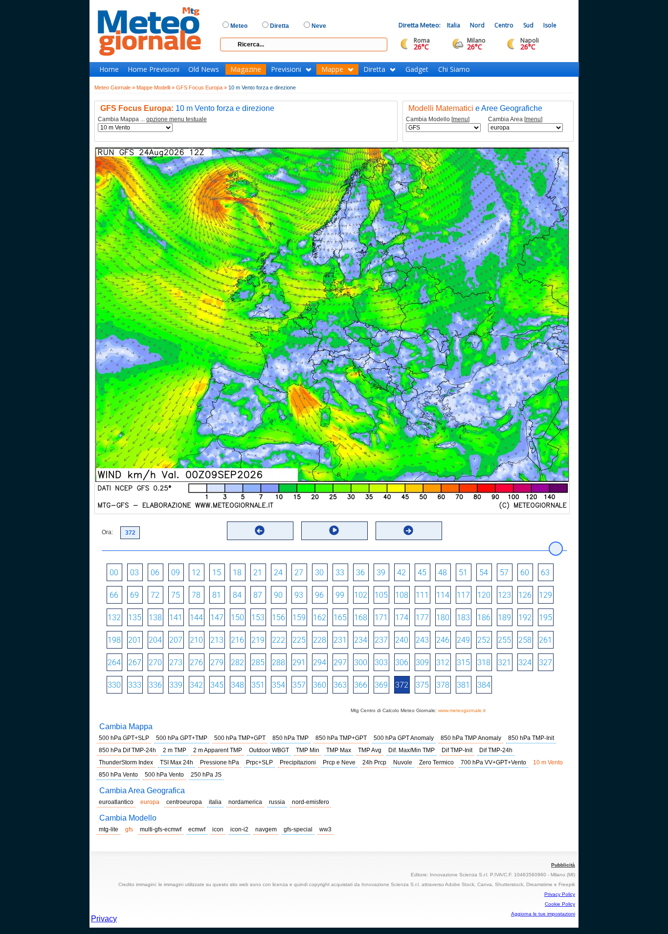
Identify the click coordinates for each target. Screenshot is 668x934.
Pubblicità (563, 865)
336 (155, 685)
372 (401, 685)
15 (216, 572)
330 (114, 685)
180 (442, 617)
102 (360, 595)
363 (340, 685)
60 (524, 572)
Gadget (416, 69)
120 (483, 595)
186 (483, 617)
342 (196, 685)
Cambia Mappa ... (152, 119)
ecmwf (196, 829)
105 (381, 595)
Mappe (332, 69)
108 (401, 595)
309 (422, 662)
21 (257, 572)
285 (258, 662)
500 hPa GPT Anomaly (404, 738)
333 (134, 685)
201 (134, 640)
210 (196, 640)
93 (298, 595)
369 (381, 685)
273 (175, 662)
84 (237, 595)
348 (237, 685)
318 (483, 662)
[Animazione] (334, 530)
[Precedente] (259, 530)
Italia (453, 25)
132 (114, 617)
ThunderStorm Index (126, 762)
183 (463, 617)
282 (237, 662)
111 (422, 595)
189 (504, 617)
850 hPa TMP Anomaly (471, 738)
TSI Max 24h (176, 762)
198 (114, 640)
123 (504, 595)
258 (525, 640)
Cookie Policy (560, 904)
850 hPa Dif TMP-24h (127, 750)
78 (196, 595)
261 (545, 640)
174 (401, 617)
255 (504, 640)
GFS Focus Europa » (201, 87)
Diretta (374, 69)
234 (360, 640)
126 (525, 595)
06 (155, 572)
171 (381, 617)
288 (278, 662)
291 (299, 662)
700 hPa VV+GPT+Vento (493, 762)
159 (299, 617)
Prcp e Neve (339, 762)
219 (258, 640)
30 (319, 572)
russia (277, 802)
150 (237, 617)
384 (483, 685)
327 (545, 662)
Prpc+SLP (259, 762)
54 (483, 572)
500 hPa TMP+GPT (240, 738)
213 (216, 640)
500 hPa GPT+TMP (181, 738)
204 (155, 640)
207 (175, 640)
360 (319, 685)
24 (278, 572)
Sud (528, 25)
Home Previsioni (153, 69)
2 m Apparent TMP (217, 750)
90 (278, 595)
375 (422, 685)
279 (216, 662)
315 (463, 662)
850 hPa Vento (118, 774)
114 (442, 595)
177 (422, 617)
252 (483, 640)
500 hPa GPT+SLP (124, 738)
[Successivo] (408, 530)
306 (401, 662)
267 (134, 662)
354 (278, 685)
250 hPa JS (206, 774)
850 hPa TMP (290, 738)
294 (319, 662)
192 (525, 617)
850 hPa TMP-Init (531, 738)
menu (460, 119)
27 (298, 572)
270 (155, 662)
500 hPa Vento (164, 774)
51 (463, 572)
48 (442, 572)
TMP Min (307, 750)
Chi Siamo (454, 69)
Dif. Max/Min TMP (411, 750)
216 (237, 640)
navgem (266, 829)
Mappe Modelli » (155, 87)
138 (155, 617)
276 (196, 662)
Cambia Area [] (515, 119)
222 (278, 640)
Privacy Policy (559, 894)
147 (216, 617)
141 (175, 617)
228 (319, 640)
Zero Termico (436, 762)
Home (109, 69)
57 (504, 572)
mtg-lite (108, 829)
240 (401, 640)
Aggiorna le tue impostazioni (543, 913)
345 (216, 685)
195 (545, 617)
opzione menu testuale (176, 119)
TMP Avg (369, 750)
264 (114, 662)
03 (134, 572)
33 (339, 572)
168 (360, 617)
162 (319, 617)
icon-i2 (239, 829)
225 (299, 640)
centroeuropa (184, 802)
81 (216, 595)
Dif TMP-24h (495, 750)
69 (134, 595)
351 (258, 685)
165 (340, 617)
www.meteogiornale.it (462, 710)
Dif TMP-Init (457, 750)
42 (401, 572)
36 (360, 572)
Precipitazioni (298, 762)
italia (215, 802)
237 (381, 640)
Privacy (104, 918)
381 (463, 685)
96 (319, 595)
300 (360, 662)
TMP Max (338, 750)
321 (504, 662)
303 (381, 662)
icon (217, 829)
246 (442, 640)
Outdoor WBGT (269, 750)
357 (299, 685)
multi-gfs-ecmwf (160, 829)
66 (114, 595)
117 (463, 595)
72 (155, 595)
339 (175, 685)
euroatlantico (116, 802)
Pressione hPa (219, 762)
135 (134, 617)
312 (442, 662)
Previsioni (286, 69)
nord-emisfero (310, 802)
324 (525, 662)
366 (360, 685)
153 (258, 617)
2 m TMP (174, 750)
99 (339, 595)
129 (545, 595)
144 (196, 617)
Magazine (245, 69)
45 (422, 572)
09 (175, 572)
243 (422, 640)
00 (114, 572)
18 (237, 572)
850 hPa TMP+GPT (341, 738)
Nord (477, 25)
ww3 (325, 829)
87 (257, 595)
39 (381, 572)
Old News (203, 69)
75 (175, 595)
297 (340, 662)
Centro (503, 25)
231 (340, 640)
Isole (550, 25)
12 (196, 572)
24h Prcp (374, 762)
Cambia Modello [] (437, 119)
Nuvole (402, 762)
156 (278, 617)
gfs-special (298, 829)
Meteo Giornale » (114, 87)
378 (442, 685)
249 (463, 640)
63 (545, 572)
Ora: (107, 532)
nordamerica (245, 802)
